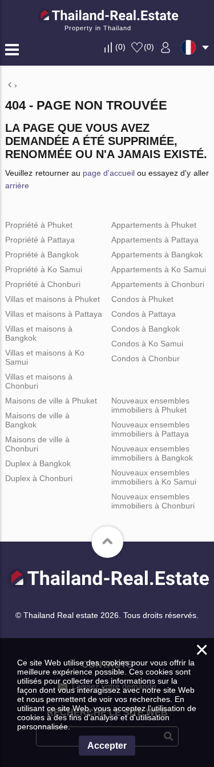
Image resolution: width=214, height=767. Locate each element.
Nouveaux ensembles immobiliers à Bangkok (152, 453)
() (120, 46)
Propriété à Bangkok (42, 254)
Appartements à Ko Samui (158, 269)
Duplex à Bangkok (38, 463)
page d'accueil (109, 172)
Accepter (107, 745)
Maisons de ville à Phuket (51, 400)
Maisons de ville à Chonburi (37, 444)
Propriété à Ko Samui (43, 269)
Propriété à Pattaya (40, 239)
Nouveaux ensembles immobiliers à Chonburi (153, 501)
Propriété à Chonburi (42, 284)
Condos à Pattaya (143, 313)
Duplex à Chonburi (38, 478)
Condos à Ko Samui (147, 343)
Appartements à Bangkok (157, 254)
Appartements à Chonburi (157, 284)
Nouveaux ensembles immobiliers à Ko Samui (153, 477)
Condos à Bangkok (145, 328)
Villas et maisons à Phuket (52, 299)
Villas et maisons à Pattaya (53, 313)
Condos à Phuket (142, 299)
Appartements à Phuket (153, 224)
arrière (17, 185)
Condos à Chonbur (145, 358)
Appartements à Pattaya (155, 239)
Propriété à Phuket (38, 224)
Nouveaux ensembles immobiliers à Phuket (150, 405)
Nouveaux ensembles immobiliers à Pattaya (150, 429)
